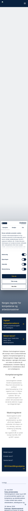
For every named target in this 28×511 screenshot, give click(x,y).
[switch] (24, 259)
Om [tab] (23, 227)
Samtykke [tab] (5, 227)
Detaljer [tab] (14, 227)
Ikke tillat (14, 286)
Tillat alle (14, 276)
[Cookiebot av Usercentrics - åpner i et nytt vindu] (19, 223)
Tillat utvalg (14, 281)
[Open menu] (25, 2)
